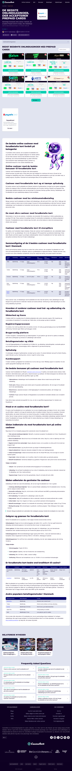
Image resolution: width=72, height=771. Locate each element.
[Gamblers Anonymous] (57, 757)
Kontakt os (58, 719)
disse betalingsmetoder (12, 626)
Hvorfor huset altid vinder (35, 717)
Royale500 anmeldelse (58, 72)
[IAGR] (64, 757)
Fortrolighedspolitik (58, 727)
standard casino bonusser (34, 374)
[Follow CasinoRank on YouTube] (61, 743)
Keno (11, 719)
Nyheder (67, 2)
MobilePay (9, 607)
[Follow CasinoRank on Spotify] (64, 743)
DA (3, 743)
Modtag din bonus (13, 70)
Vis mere (35, 100)
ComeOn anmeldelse (36, 72)
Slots (12, 724)
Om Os (58, 717)
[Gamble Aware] (40, 757)
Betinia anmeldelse (13, 72)
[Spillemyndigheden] (9, 757)
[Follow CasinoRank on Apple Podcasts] (67, 743)
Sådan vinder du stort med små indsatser (35, 722)
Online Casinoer (26, 2)
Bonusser (40, 2)
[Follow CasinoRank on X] (57, 743)
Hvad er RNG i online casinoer (35, 724)
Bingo (11, 717)
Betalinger (49, 2)
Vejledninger (58, 2)
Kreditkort (9, 584)
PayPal (8, 612)
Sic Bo (11, 722)
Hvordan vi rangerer (58, 724)
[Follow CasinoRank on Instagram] (54, 743)
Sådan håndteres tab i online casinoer (35, 727)
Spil (34, 2)
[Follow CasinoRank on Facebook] (51, 743)
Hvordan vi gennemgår (58, 722)
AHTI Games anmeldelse (35, 94)
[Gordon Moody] (21, 757)
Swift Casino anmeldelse (13, 94)
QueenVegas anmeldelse (58, 94)
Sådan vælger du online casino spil (35, 719)
